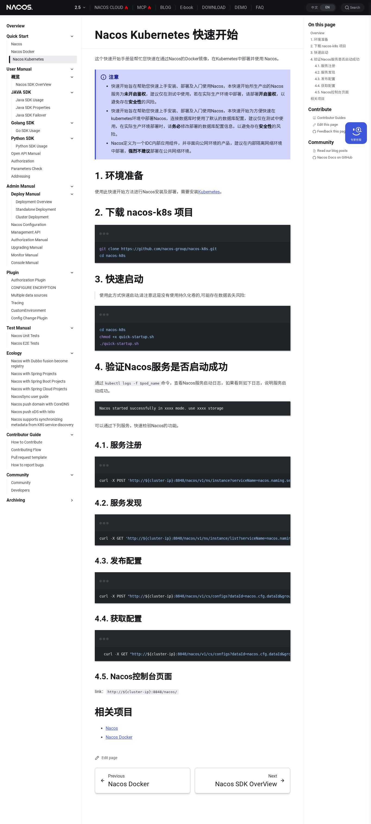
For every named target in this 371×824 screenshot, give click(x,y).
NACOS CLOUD (109, 7)
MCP (141, 7)
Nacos (112, 728)
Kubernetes (209, 191)
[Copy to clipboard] (283, 240)
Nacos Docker (119, 737)
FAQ (260, 7)
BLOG (165, 7)
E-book (186, 7)
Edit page (109, 758)
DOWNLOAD (214, 7)
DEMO (241, 7)
